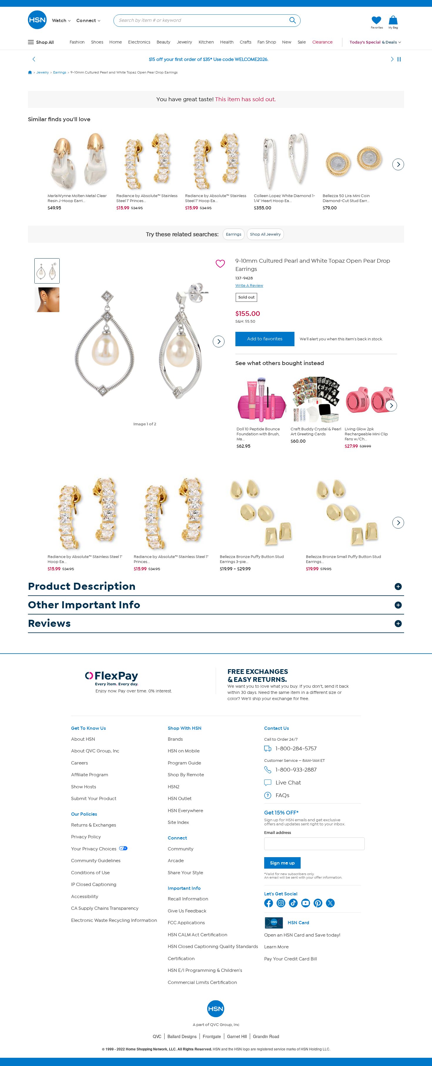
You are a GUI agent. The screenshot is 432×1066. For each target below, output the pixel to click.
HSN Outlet (180, 798)
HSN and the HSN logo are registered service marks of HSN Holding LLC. (216, 1049)
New (286, 42)
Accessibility (84, 896)
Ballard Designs (182, 1036)
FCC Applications (186, 922)
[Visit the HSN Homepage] (37, 28)
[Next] (392, 59)
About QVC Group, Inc (95, 751)
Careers (79, 763)
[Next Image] (219, 341)
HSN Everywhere (185, 810)
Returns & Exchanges (93, 825)
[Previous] (33, 59)
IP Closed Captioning (93, 884)
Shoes (97, 42)
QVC (157, 1036)
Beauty (163, 42)
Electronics (139, 42)
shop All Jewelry (265, 234)
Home (115, 42)
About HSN (83, 739)
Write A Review (249, 285)
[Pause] (399, 59)
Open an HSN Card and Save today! (302, 935)
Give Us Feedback (187, 911)
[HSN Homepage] (30, 72)
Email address (277, 832)
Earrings (233, 234)
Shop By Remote (186, 774)
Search (291, 19)
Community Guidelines (95, 860)
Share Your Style (185, 872)
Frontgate (212, 1036)
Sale (302, 42)
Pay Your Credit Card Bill (290, 959)
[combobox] (205, 20)
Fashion (77, 42)
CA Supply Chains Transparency (104, 908)
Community (180, 849)
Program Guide (184, 763)
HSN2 (173, 786)
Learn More (276, 947)
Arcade (176, 860)
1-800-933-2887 (296, 769)
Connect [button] (86, 20)
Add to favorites (264, 339)
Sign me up (282, 863)
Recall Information (188, 899)
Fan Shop (266, 42)
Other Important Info (84, 605)
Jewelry (184, 42)
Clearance (322, 42)
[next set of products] (398, 164)
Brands (175, 739)
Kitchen (206, 42)
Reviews (49, 623)
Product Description (82, 586)
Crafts (245, 42)
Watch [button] (60, 20)
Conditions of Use (90, 872)
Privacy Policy (86, 837)
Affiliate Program (89, 774)
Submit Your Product (93, 798)
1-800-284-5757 (296, 748)
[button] (338, 23)
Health (226, 42)
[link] (393, 23)
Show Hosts (83, 786)
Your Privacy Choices (94, 849)
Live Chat (288, 782)
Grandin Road (266, 1036)
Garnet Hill (237, 1036)
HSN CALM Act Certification (197, 934)
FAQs (282, 795)
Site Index (178, 822)
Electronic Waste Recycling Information (114, 920)
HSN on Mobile (184, 751)
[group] (316, 314)
